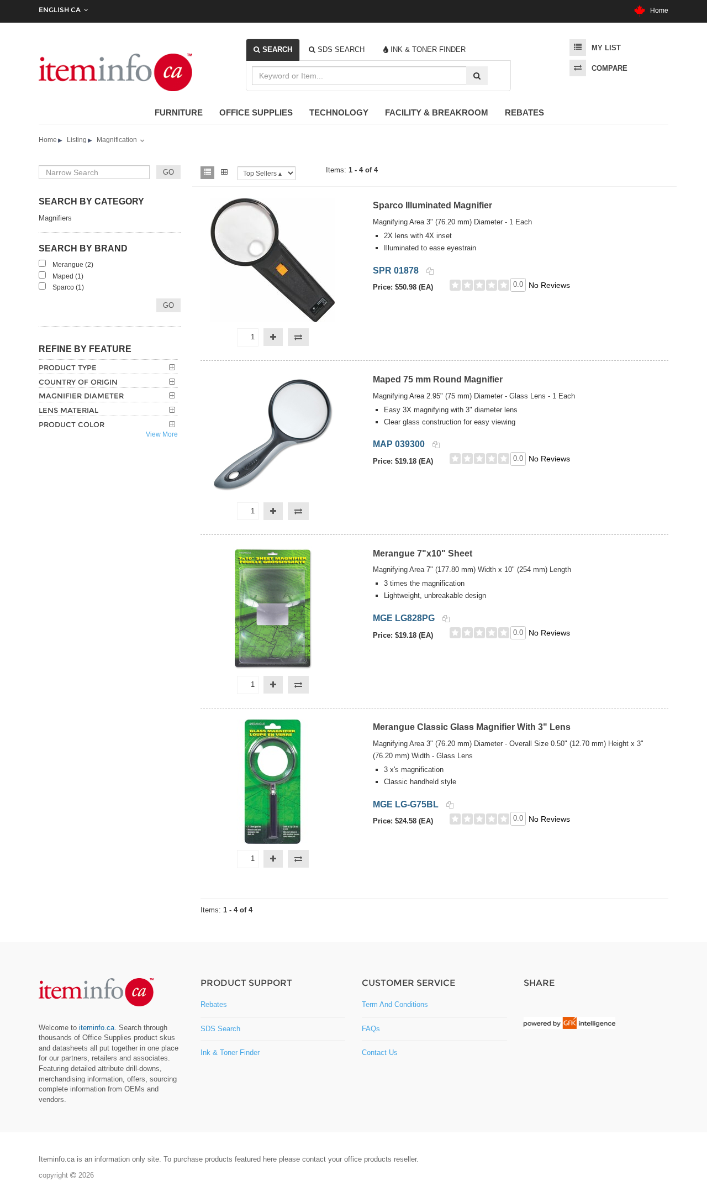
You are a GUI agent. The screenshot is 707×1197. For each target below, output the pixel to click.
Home (656, 10)
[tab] (273, 50)
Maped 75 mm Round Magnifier (438, 379)
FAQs (371, 1029)
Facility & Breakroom (436, 112)
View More (162, 434)
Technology (338, 112)
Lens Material (68, 410)
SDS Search (220, 1029)
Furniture (179, 112)
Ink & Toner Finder (230, 1052)
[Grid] (224, 172)
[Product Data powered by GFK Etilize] (569, 1023)
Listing (77, 140)
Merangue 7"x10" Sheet (422, 553)
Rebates (524, 112)
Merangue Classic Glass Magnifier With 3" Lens (472, 727)
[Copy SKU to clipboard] (430, 271)
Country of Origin (78, 381)
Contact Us (380, 1052)
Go (168, 305)
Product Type (68, 367)
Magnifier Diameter (81, 395)
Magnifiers (55, 218)
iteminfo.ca (96, 1027)
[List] (207, 172)
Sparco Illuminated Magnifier (432, 205)
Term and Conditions (395, 1004)
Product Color (71, 424)
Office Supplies (256, 112)
